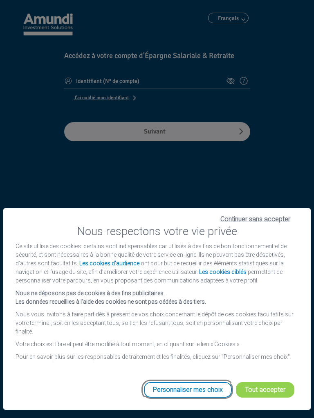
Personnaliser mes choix (188, 390)
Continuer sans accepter (255, 219)
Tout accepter (265, 390)
